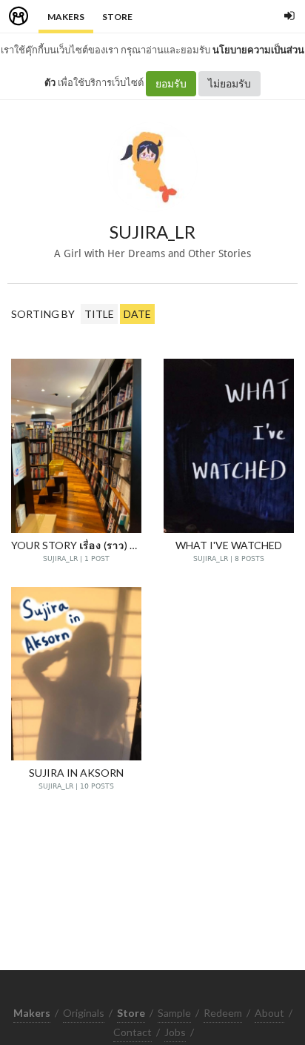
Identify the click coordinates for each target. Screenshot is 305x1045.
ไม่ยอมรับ (229, 83)
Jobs (175, 1032)
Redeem (223, 1012)
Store (117, 16)
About (269, 1012)
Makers (65, 16)
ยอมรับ (171, 83)
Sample (174, 1012)
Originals (83, 1012)
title (99, 314)
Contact (132, 1032)
